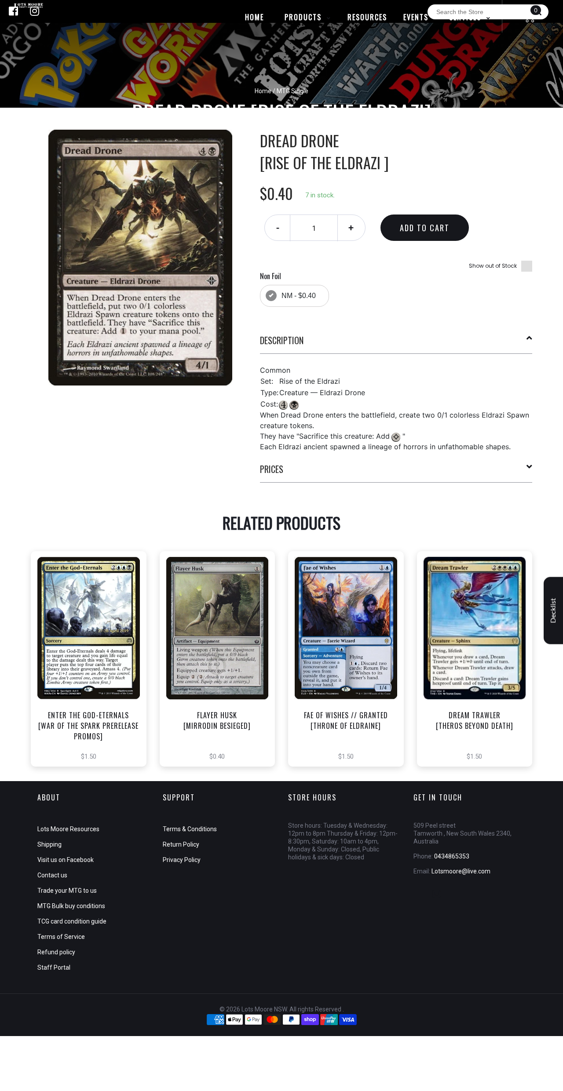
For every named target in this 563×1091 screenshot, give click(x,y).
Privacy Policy (182, 859)
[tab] (396, 344)
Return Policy (181, 844)
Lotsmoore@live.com (460, 871)
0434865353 (451, 856)
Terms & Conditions (190, 829)
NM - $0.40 (299, 295)
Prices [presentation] (271, 469)
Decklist (553, 610)
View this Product (92, 674)
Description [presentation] (281, 340)
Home (263, 91)
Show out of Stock (493, 265)
